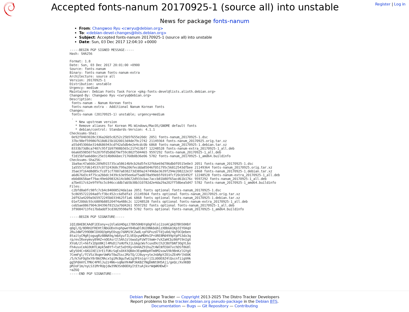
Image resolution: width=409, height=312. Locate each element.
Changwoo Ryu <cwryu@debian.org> (127, 28)
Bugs (191, 306)
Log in (399, 4)
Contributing (246, 306)
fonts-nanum (231, 21)
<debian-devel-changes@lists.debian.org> (126, 33)
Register (383, 4)
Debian (136, 297)
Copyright (190, 297)
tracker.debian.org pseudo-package (209, 301)
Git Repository (215, 306)
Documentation (166, 306)
